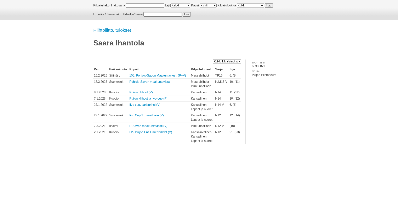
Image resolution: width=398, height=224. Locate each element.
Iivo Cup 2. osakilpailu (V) (146, 115)
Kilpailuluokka (226, 5)
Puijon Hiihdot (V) (141, 92)
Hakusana (118, 5)
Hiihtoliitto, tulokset (112, 30)
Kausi (195, 5)
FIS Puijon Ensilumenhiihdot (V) (150, 132)
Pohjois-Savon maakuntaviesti (149, 81)
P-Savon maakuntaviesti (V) (148, 126)
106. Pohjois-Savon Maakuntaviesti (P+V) (157, 75)
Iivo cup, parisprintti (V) (144, 104)
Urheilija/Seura (133, 14)
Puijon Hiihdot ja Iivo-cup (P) (148, 98)
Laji (167, 5)
